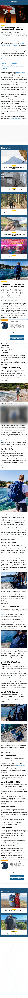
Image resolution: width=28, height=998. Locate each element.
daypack (3, 440)
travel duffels (18, 760)
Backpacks (4, 281)
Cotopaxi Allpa (4, 760)
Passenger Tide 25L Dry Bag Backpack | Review (14, 925)
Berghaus (15, 45)
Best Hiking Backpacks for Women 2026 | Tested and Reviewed (14, 903)
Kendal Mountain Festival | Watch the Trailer (14, 249)
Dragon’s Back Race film (19, 50)
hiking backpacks (18, 537)
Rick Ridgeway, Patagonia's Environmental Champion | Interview (14, 182)
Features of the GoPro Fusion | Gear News (14, 227)
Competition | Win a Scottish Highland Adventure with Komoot (14, 204)
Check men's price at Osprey (16, 336)
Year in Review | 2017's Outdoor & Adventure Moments (14, 160)
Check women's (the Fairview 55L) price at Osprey (17, 338)
